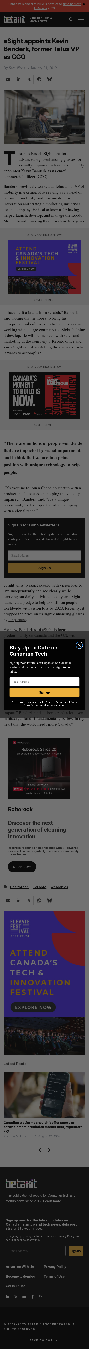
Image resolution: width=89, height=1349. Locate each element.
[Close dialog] (79, 645)
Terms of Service (55, 702)
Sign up (44, 692)
